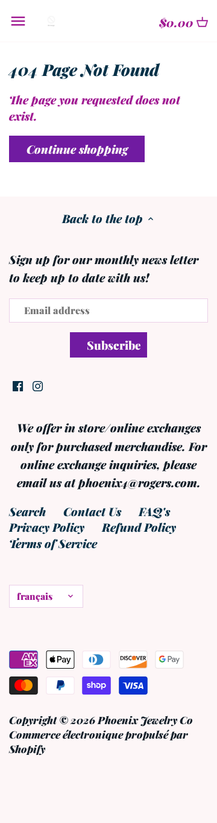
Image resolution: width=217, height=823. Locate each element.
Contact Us (92, 511)
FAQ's (154, 511)
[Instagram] (38, 385)
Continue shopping (77, 149)
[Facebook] (18, 385)
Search (27, 511)
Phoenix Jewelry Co (145, 720)
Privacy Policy (46, 527)
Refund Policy (139, 527)
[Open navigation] (18, 21)
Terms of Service (53, 543)
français (34, 596)
